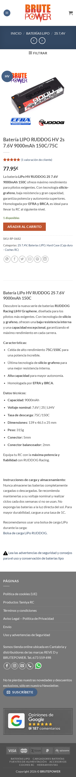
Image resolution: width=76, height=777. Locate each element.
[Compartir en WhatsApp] (7, 259)
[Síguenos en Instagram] (14, 665)
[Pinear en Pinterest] (37, 259)
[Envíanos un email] (22, 665)
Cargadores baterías (48, 758)
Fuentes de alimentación (28, 761)
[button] (7, 13)
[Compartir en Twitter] (22, 259)
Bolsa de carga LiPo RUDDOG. (25, 533)
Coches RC (26, 764)
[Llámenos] (29, 665)
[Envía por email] (29, 259)
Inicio (16, 33)
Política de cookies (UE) (20, 594)
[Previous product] (42, 40)
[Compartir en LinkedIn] (45, 259)
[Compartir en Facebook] (14, 259)
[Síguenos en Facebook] (7, 665)
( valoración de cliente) (36, 159)
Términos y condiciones (20, 610)
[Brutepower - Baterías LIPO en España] (38, 12)
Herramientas (47, 764)
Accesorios (57, 761)
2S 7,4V (59, 33)
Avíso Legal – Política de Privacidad (28, 618)
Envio (7, 627)
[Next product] (34, 40)
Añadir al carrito (24, 227)
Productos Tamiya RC (18, 602)
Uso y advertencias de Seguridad (26, 635)
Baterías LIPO (38, 33)
